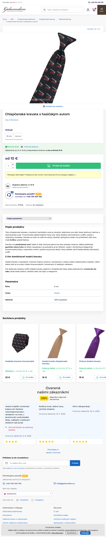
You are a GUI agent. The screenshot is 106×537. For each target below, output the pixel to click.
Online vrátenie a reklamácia (15, 523)
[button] (101, 10)
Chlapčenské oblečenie (26, 19)
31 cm (9, 136)
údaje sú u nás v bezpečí (15, 468)
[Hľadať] (44, 10)
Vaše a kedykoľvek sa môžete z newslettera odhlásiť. (31, 468)
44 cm (18, 136)
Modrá (57, 293)
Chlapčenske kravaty (47, 19)
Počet (8, 166)
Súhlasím (85, 533)
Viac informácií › (12, 120)
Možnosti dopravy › (31, 147)
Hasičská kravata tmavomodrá (19, 361)
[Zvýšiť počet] (12, 164)
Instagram (39, 500)
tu (75, 175)
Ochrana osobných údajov (65, 519)
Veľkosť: (9, 130)
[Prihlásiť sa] (88, 10)
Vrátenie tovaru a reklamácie (15, 519)
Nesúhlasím (71, 533)
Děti (12, 19)
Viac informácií (57, 533)
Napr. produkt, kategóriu (57, 10)
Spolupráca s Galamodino (65, 523)
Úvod (5, 19)
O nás (56, 511)
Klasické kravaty (65, 19)
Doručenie (7, 515)
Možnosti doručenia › (20, 187)
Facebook (24, 500)
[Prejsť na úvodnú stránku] (14, 10)
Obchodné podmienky (12, 511)
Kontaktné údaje (61, 515)
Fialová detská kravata (90, 361)
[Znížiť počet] (12, 167)
